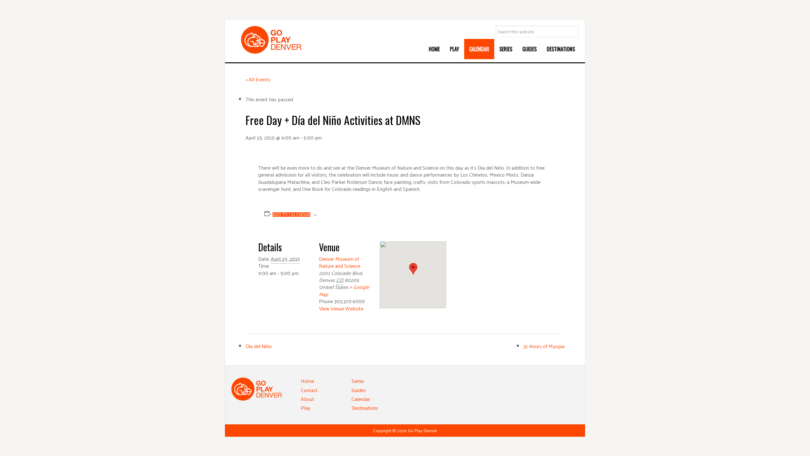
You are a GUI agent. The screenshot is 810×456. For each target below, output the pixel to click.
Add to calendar (291, 214)
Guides (359, 390)
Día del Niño (259, 346)
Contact (309, 390)
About (307, 398)
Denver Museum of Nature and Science (339, 262)
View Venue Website (341, 308)
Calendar (361, 398)
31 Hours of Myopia (543, 346)
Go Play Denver (279, 40)
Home (307, 380)
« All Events (258, 79)
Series (358, 380)
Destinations (365, 407)
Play (305, 407)
